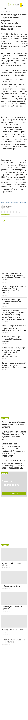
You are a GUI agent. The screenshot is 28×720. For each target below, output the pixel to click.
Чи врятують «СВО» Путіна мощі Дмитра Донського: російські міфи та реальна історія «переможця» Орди (13, 464)
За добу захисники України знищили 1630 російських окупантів (12, 339)
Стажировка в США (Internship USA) (13, 631)
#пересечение (14, 202)
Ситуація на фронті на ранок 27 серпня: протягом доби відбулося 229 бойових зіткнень (14, 365)
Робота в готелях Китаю (11, 586)
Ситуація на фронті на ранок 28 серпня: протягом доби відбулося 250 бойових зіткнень (14, 328)
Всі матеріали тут (14, 493)
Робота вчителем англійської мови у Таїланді (13, 641)
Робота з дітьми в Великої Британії (12, 608)
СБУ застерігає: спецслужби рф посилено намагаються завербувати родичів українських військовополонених (13, 352)
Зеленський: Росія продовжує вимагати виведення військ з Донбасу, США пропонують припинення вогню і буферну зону (13, 450)
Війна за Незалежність (10, 483)
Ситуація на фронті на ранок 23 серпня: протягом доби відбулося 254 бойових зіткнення (14, 435)
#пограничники (22, 202)
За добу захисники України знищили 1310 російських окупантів (13, 424)
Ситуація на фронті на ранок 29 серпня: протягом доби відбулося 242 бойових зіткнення (14, 290)
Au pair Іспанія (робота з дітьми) (11, 564)
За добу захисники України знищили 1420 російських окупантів (12, 302)
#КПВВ (2, 202)
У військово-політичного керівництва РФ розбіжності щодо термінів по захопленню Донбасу (13, 277)
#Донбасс (7, 202)
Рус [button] (5, 8)
